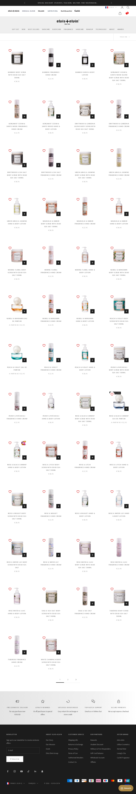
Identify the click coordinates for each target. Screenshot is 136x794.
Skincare (46, 29)
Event (48, 749)
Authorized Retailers (75, 757)
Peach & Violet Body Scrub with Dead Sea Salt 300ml (119, 321)
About (112, 29)
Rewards (93, 740)
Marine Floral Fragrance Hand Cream (51, 271)
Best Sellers (33, 29)
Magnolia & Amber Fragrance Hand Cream (85, 222)
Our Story (49, 740)
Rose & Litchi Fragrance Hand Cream (85, 466)
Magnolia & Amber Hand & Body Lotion (119, 222)
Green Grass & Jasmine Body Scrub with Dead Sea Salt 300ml (85, 175)
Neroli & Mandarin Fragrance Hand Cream (51, 319)
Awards (120, 29)
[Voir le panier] (124, 13)
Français (31, 783)
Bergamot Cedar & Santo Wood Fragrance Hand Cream (17, 126)
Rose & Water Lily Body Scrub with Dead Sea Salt (17, 565)
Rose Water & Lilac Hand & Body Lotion (17, 612)
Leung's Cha (121, 753)
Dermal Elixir (121, 749)
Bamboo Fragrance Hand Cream (51, 73)
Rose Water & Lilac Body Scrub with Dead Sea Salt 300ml (85, 565)
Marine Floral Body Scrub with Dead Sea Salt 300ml (17, 272)
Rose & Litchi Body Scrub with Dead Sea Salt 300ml (51, 467)
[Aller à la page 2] (76, 680)
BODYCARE (56, 29)
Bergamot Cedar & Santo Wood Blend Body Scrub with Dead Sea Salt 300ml (119, 76)
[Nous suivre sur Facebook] (7, 771)
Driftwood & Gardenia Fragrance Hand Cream (119, 125)
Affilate (93, 762)
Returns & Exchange (75, 744)
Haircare (80, 29)
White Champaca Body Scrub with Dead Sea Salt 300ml (51, 662)
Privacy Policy (73, 749)
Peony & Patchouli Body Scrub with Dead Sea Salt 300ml (119, 370)
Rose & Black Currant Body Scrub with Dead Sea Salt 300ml (85, 418)
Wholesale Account (97, 757)
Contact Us (72, 762)
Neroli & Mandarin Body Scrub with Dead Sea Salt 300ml (119, 272)
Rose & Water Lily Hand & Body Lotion (119, 514)
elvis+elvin (120, 740)
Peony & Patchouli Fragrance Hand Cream (17, 417)
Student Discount (96, 744)
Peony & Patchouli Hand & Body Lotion (51, 417)
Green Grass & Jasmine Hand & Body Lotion (17, 222)
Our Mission (50, 744)
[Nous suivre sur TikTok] (28, 771)
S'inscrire (14, 759)
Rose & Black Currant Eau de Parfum (119, 417)
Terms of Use (73, 753)
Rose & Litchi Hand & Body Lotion (119, 466)
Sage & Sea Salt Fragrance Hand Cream (85, 612)
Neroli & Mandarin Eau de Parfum (17, 319)
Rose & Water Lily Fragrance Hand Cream (51, 563)
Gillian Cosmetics (123, 744)
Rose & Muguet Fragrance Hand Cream (51, 514)
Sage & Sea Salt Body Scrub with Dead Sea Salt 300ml (51, 613)
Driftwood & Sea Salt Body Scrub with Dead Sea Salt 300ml (17, 175)
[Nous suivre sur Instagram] (14, 771)
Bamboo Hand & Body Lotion (85, 73)
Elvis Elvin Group (52, 753)
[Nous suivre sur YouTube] (21, 771)
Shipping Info (73, 740)
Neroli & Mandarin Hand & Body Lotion (85, 319)
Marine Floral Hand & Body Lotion (85, 271)
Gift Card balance (96, 753)
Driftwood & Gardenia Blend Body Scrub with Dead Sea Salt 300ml (85, 126)
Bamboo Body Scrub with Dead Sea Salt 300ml (17, 75)
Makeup (89, 29)
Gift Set (15, 29)
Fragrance (68, 29)
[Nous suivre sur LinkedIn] (35, 771)
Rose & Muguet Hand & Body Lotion (85, 514)
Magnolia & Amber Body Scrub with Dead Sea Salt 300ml (51, 223)
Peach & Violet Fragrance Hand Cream (51, 368)
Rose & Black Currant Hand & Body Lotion (17, 466)
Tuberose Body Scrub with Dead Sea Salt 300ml (119, 613)
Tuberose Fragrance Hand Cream (17, 660)
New (24, 29)
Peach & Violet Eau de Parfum (17, 368)
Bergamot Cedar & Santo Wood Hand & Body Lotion (51, 126)
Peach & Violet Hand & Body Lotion (85, 368)
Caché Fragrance (123, 757)
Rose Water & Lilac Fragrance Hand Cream (119, 563)
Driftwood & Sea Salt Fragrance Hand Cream (51, 173)
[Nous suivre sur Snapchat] (42, 771)
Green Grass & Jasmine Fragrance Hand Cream (119, 173)
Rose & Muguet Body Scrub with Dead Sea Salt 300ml (17, 516)
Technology (101, 29)
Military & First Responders (100, 749)
